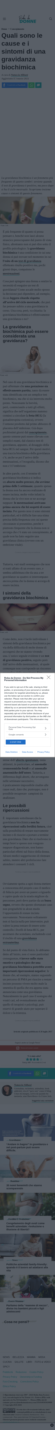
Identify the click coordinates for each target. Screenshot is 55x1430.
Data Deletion (12, 752)
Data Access (27, 752)
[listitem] (27, 728)
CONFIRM (15, 742)
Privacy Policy (43, 752)
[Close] (49, 678)
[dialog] (27, 715)
